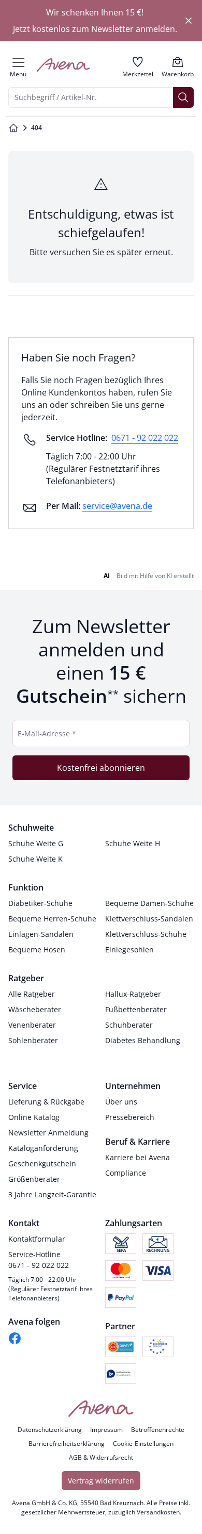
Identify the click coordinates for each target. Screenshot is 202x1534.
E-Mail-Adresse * (47, 733)
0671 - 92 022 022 (144, 437)
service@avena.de (117, 506)
